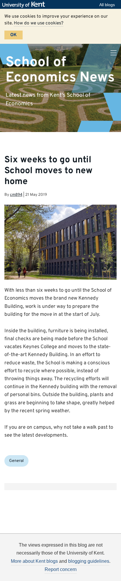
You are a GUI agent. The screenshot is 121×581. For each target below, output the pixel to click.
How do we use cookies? (38, 23)
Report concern (61, 569)
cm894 (16, 194)
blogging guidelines (88, 561)
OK (13, 35)
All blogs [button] (107, 4)
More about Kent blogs (34, 561)
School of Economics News (60, 70)
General (16, 460)
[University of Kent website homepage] (25, 5)
